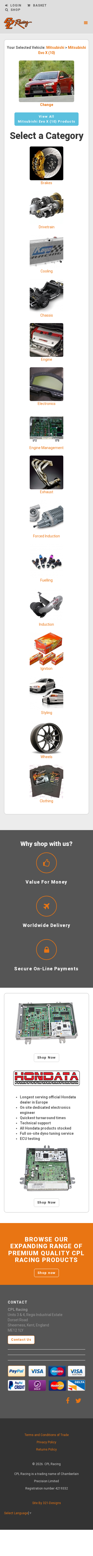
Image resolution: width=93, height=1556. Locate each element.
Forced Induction (46, 536)
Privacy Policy (46, 1442)
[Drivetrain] (46, 207)
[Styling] (46, 693)
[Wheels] (46, 737)
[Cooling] (46, 251)
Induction (46, 624)
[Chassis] (46, 295)
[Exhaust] (46, 472)
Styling (46, 713)
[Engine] (46, 340)
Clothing (46, 801)
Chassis (46, 315)
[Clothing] (46, 781)
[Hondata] (46, 1078)
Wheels (46, 757)
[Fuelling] (46, 560)
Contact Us (21, 1339)
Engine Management (46, 448)
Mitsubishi (55, 47)
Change (46, 105)
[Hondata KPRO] (46, 1168)
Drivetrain (47, 227)
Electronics (47, 404)
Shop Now (46, 1057)
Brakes (46, 183)
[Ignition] (46, 649)
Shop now (46, 1273)
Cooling (47, 271)
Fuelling (46, 580)
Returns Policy (46, 1449)
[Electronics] (46, 384)
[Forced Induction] (46, 516)
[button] (46, 119)
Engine (46, 359)
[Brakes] (46, 163)
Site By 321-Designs (46, 1503)
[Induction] (46, 605)
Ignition (46, 668)
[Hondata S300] (46, 1023)
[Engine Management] (46, 428)
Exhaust (46, 492)
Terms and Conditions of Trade (47, 1435)
